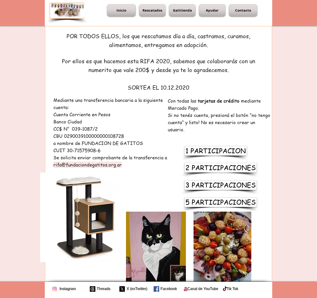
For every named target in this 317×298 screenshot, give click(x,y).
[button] (152, 10)
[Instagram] (54, 289)
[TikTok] (225, 289)
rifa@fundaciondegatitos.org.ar (87, 165)
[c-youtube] (185, 289)
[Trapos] (92, 289)
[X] (122, 289)
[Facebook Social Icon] (156, 289)
